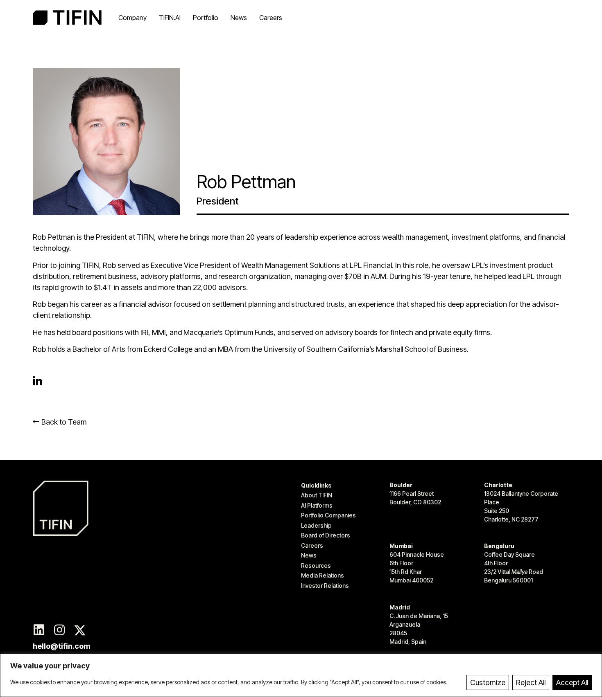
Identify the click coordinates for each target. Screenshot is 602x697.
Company (132, 17)
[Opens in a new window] (39, 630)
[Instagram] (59, 630)
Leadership (316, 525)
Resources (316, 565)
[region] (301, 675)
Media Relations (322, 575)
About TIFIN (316, 495)
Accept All (572, 682)
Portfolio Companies (328, 515)
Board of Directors (325, 535)
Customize (487, 682)
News (239, 17)
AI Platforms (317, 505)
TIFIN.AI (170, 17)
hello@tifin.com (62, 646)
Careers (270, 17)
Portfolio (205, 17)
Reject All (530, 682)
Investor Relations (325, 585)
